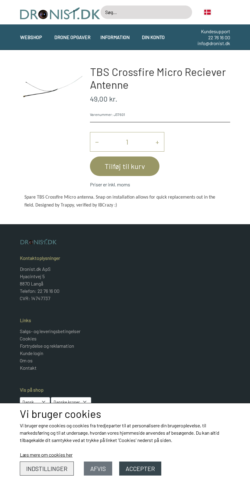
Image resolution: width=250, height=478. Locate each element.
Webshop (31, 37)
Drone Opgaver (72, 37)
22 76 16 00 (219, 37)
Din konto (153, 37)
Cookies (28, 338)
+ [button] (157, 141)
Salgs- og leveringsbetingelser (50, 331)
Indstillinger (46, 468)
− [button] (97, 141)
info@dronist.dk (214, 43)
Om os (26, 360)
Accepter (140, 468)
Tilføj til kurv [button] (125, 166)
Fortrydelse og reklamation (47, 346)
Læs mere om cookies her (46, 455)
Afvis (98, 468)
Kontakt (28, 368)
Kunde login (31, 353)
